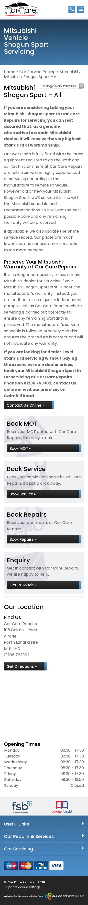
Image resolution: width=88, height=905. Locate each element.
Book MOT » (20, 448)
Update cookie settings (23, 887)
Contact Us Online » (25, 405)
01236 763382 (37, 383)
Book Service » (23, 494)
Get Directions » (22, 666)
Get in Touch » (23, 585)
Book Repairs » (23, 539)
